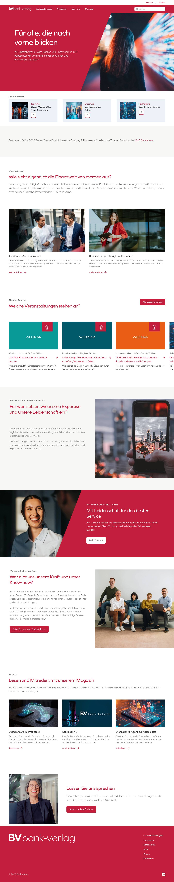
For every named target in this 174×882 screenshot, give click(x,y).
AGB (145, 849)
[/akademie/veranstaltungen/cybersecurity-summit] (141, 112)
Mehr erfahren (16, 272)
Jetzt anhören (68, 748)
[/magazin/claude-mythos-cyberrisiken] (33, 115)
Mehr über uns (96, 540)
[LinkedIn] (163, 874)
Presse (146, 854)
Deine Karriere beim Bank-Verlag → (29, 629)
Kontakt (162, 2)
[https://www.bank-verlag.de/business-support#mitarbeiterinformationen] (87, 115)
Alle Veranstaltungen (153, 302)
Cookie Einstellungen (153, 835)
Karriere (149, 2)
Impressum (148, 840)
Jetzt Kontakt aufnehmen (81, 809)
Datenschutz (149, 845)
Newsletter (148, 858)
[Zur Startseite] (20, 9)
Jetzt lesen (14, 748)
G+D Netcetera (144, 140)
